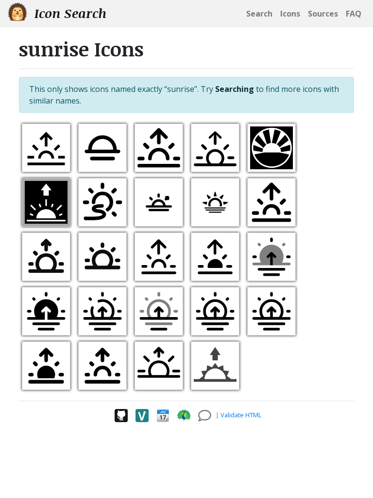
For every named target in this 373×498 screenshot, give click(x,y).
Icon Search (68, 13)
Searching (234, 89)
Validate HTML (240, 414)
